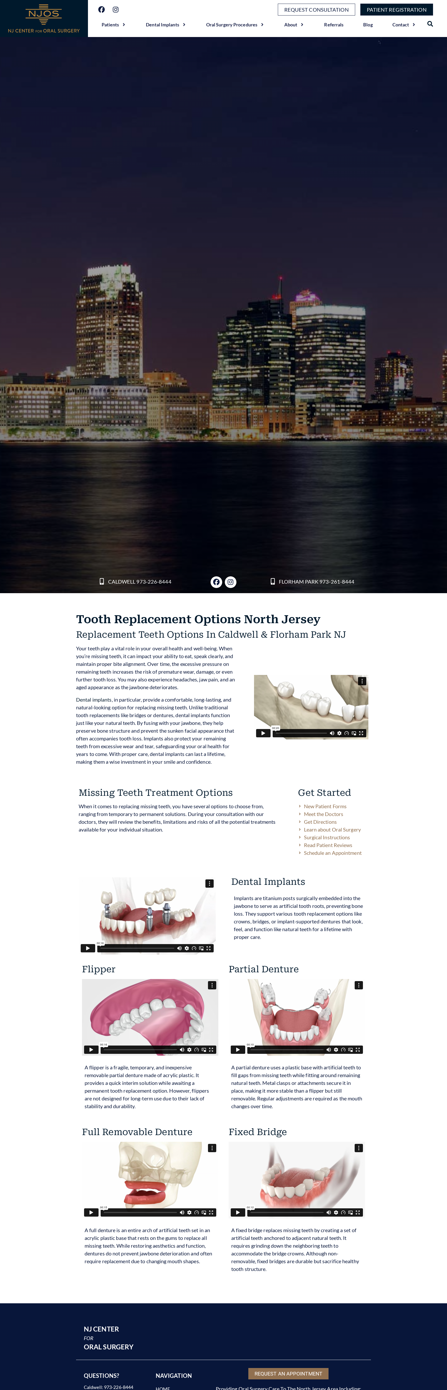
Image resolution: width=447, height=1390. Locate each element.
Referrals (334, 24)
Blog (368, 24)
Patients (110, 24)
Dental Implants (162, 24)
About (290, 24)
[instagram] (116, 10)
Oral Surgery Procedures (231, 24)
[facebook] (101, 10)
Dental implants (94, 699)
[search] (430, 24)
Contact (400, 24)
